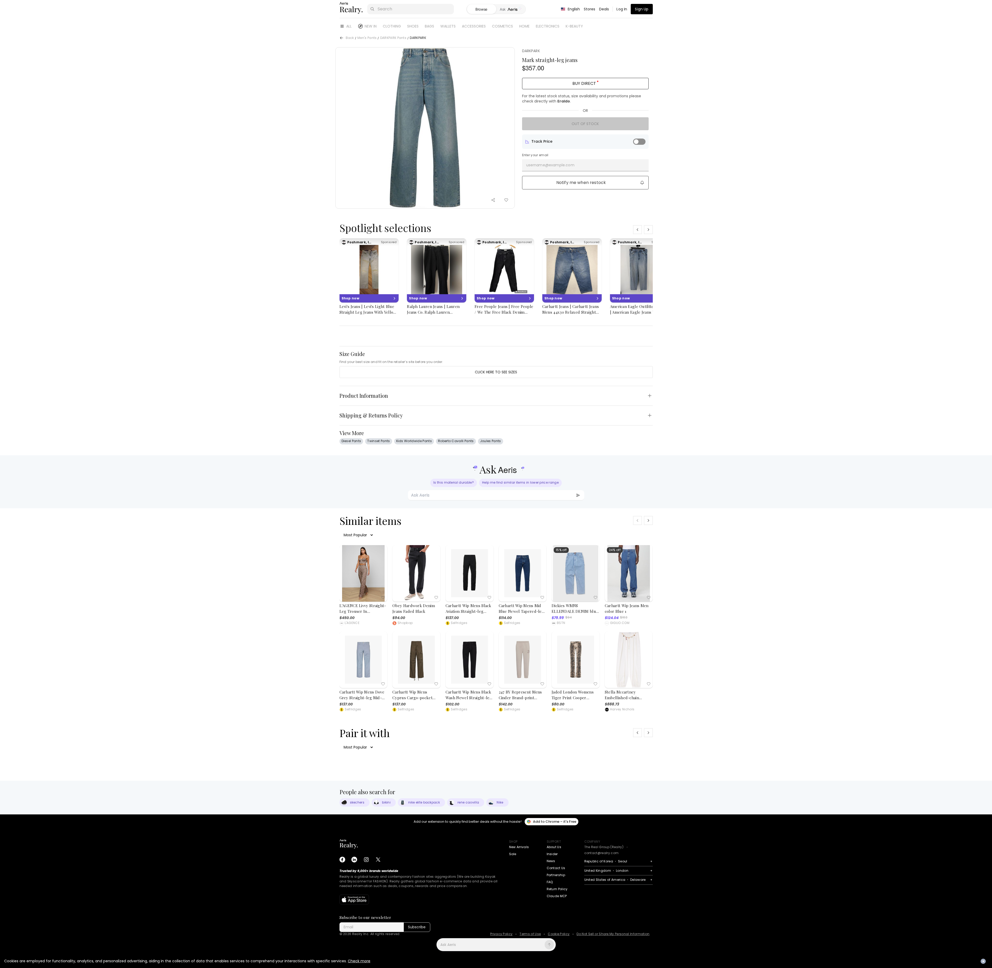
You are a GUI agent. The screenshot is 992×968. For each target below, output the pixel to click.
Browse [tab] (481, 9)
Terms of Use (530, 934)
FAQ (550, 882)
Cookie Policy (559, 934)
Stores (589, 9)
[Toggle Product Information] (650, 396)
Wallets (448, 26)
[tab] (510, 9)
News (551, 861)
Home (524, 26)
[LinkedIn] (354, 859)
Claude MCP (557, 896)
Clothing (392, 26)
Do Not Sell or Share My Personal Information (613, 934)
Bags (429, 26)
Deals (604, 9)
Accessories (474, 26)
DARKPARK (531, 50)
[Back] (341, 38)
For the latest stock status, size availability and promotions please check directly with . (581, 98)
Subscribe (417, 927)
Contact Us (556, 868)
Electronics (547, 26)
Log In (621, 9)
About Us (554, 847)
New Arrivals (519, 847)
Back (350, 38)
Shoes (413, 26)
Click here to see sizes (496, 372)
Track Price (541, 141)
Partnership (556, 875)
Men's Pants (367, 38)
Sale (512, 854)
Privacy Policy (501, 934)
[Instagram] (366, 859)
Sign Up (641, 9)
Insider (552, 854)
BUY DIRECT (584, 83)
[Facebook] (342, 859)
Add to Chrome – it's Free (554, 821)
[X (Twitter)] (378, 859)
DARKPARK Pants (393, 38)
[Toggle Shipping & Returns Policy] (650, 415)
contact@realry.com (601, 853)
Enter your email (535, 155)
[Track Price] (639, 142)
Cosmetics (502, 26)
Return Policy (557, 889)
